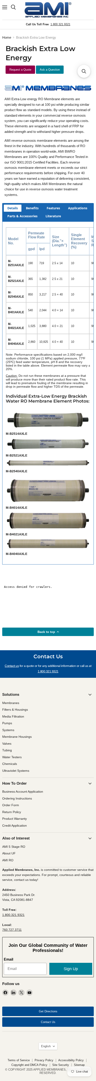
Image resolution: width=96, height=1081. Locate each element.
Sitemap (79, 1065)
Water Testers (12, 757)
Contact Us (48, 1022)
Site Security (60, 1065)
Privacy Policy (44, 1060)
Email (8, 959)
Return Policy (11, 812)
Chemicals (9, 764)
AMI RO (7, 860)
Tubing (7, 750)
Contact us (12, 666)
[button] (83, 71)
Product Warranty (14, 818)
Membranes (10, 703)
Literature (53, 216)
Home (6, 37)
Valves (6, 743)
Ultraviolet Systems (15, 770)
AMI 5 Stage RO (13, 846)
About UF (9, 853)
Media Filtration (13, 716)
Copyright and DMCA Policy (29, 1065)
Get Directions (48, 1011)
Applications (77, 208)
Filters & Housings (15, 709)
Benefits (32, 208)
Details (12, 208)
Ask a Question (50, 69)
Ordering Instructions (17, 798)
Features (53, 208)
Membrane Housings (17, 736)
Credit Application (14, 825)
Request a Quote (20, 69)
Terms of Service (19, 1060)
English (46, 1046)
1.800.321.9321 (60, 24)
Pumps (7, 723)
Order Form (10, 805)
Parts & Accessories (22, 216)
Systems (8, 730)
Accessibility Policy (71, 1060)
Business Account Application (22, 791)
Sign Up (71, 969)
